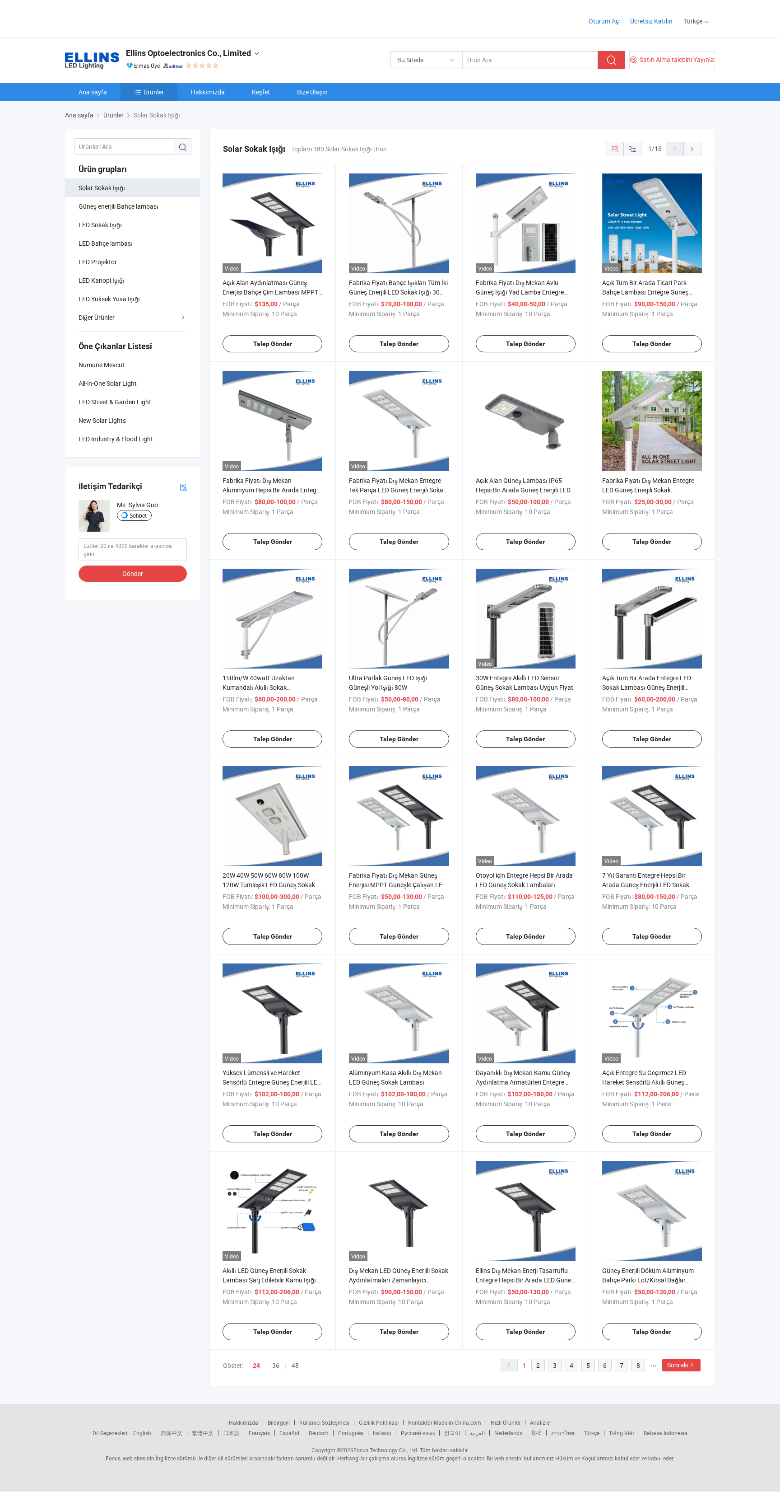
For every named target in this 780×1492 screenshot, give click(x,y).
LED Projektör (98, 261)
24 (256, 1365)
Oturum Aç (604, 21)
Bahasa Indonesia (665, 1432)
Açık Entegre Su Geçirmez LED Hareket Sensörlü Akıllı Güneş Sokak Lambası (644, 1082)
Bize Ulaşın (312, 92)
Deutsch (319, 1432)
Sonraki (677, 1365)
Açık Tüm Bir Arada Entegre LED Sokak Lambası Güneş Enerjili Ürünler (646, 687)
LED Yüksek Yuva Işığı (109, 299)
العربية (477, 1432)
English (142, 1432)
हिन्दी (537, 1432)
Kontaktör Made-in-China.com (444, 1422)
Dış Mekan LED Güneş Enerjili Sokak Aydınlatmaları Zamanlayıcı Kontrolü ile (398, 1280)
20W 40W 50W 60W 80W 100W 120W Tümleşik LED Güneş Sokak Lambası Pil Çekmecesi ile (269, 884)
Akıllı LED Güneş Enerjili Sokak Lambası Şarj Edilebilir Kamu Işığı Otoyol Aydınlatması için (269, 1280)
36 (275, 1365)
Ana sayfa (93, 92)
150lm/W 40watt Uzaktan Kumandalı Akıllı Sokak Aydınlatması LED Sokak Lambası (270, 687)
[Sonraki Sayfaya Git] (692, 149)
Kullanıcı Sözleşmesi (324, 1422)
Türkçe (591, 1432)
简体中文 (171, 1432)
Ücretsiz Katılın (651, 21)
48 (295, 1365)
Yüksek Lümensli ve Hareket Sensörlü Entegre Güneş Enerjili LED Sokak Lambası (272, 1082)
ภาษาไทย (562, 1432)
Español (289, 1432)
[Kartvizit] (183, 487)
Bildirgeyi (279, 1422)
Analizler (540, 1422)
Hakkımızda (208, 92)
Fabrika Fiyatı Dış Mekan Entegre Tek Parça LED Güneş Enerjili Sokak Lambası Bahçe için (397, 490)
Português (350, 1432)
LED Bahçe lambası (106, 243)
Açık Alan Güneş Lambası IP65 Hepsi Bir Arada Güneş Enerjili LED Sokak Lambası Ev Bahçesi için (523, 490)
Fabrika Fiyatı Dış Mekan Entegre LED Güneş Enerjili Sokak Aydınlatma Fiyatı (648, 490)
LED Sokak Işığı (100, 224)
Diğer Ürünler (97, 317)
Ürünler (154, 92)
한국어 (452, 1432)
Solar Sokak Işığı (102, 187)
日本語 (231, 1432)
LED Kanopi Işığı (102, 280)
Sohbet (138, 515)
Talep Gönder (272, 343)
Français (259, 1432)
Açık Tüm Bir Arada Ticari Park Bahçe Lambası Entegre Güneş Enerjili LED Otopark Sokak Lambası (652, 292)
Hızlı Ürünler (505, 1422)
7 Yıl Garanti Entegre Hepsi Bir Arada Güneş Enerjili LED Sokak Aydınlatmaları (645, 884)
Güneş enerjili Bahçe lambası (118, 206)
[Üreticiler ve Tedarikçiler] (123, 17)
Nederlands (508, 1432)
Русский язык (418, 1432)
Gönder (132, 573)
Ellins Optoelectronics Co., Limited (188, 53)
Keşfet (261, 92)
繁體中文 (203, 1432)
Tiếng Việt (621, 1432)
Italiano (382, 1432)
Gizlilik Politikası (379, 1422)
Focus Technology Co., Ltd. (385, 1450)
